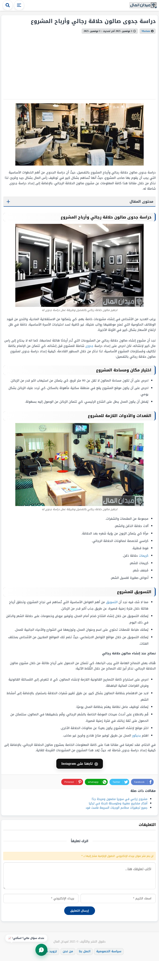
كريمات (143, 556)
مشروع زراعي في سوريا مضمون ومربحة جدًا (119, 799)
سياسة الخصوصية (108, 951)
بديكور (136, 735)
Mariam (146, 31)
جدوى (89, 346)
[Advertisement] (79, 65)
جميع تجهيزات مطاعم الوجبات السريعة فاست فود (116, 808)
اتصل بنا (84, 951)
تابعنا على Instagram (79, 764)
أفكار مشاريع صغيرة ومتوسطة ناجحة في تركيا (118, 803)
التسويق (112, 602)
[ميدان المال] (143, 5)
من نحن (68, 951)
